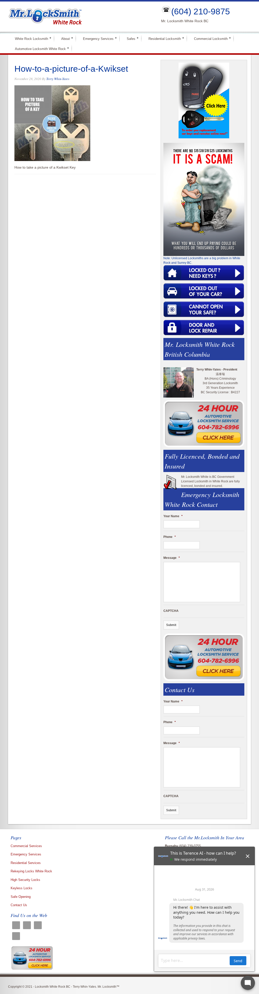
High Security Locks (25, 880)
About (63, 38)
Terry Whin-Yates (57, 78)
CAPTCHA (171, 611)
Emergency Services (96, 38)
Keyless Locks (21, 888)
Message (171, 558)
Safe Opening (21, 897)
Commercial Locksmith (209, 38)
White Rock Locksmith (29, 38)
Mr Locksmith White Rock (80, 17)
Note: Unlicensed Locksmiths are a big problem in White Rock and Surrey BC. (201, 260)
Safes (128, 38)
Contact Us (19, 905)
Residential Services (26, 863)
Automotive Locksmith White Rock (38, 48)
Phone (169, 537)
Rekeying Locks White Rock (31, 871)
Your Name (173, 516)
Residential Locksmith (162, 38)
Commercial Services (26, 846)
